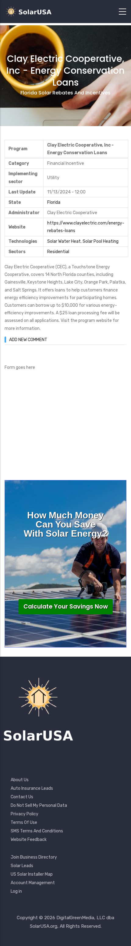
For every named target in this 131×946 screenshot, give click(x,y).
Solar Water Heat (64, 241)
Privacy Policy (24, 814)
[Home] (30, 11)
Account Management (33, 882)
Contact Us (22, 797)
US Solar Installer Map (32, 874)
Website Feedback (29, 839)
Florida (53, 202)
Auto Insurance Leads (32, 788)
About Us (20, 779)
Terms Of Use (24, 822)
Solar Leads (22, 865)
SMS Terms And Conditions (37, 831)
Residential (58, 251)
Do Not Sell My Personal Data (39, 805)
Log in (16, 891)
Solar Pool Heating (101, 241)
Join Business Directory (34, 857)
